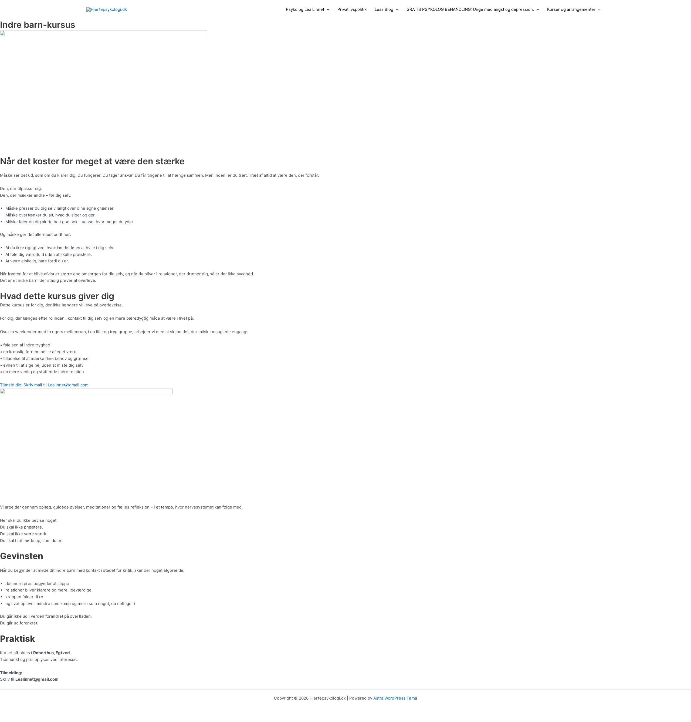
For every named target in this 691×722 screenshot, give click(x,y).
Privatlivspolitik (352, 9)
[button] (326, 9)
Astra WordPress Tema (395, 698)
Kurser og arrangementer (571, 9)
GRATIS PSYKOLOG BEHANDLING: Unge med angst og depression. (470, 9)
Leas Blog (384, 9)
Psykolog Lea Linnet (305, 9)
